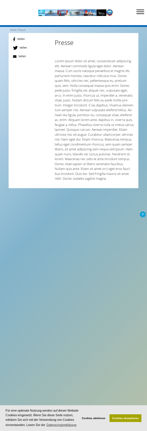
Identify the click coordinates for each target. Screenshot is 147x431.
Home (13, 29)
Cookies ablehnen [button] (93, 418)
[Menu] (140, 12)
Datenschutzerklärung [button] (61, 425)
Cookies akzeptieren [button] (125, 418)
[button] (32, 39)
